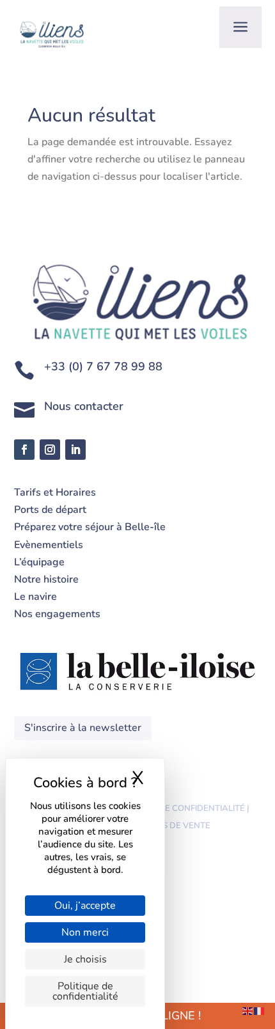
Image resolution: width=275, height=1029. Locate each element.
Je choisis (85, 959)
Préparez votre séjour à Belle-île (90, 527)
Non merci (85, 932)
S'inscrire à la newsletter (82, 728)
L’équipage (39, 562)
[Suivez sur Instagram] (50, 449)
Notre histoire (46, 579)
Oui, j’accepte (85, 906)
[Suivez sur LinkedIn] (75, 449)
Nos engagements (57, 614)
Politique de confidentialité (179, 808)
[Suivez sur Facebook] (24, 449)
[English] (248, 1010)
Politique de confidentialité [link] (85, 991)
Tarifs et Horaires (55, 492)
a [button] (240, 27)
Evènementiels (50, 545)
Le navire (35, 597)
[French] (259, 1010)
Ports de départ (50, 510)
